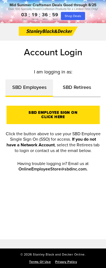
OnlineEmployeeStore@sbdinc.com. (53, 169)
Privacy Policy (66, 261)
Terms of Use (40, 261)
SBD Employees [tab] (29, 87)
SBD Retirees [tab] (77, 87)
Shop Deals (73, 16)
